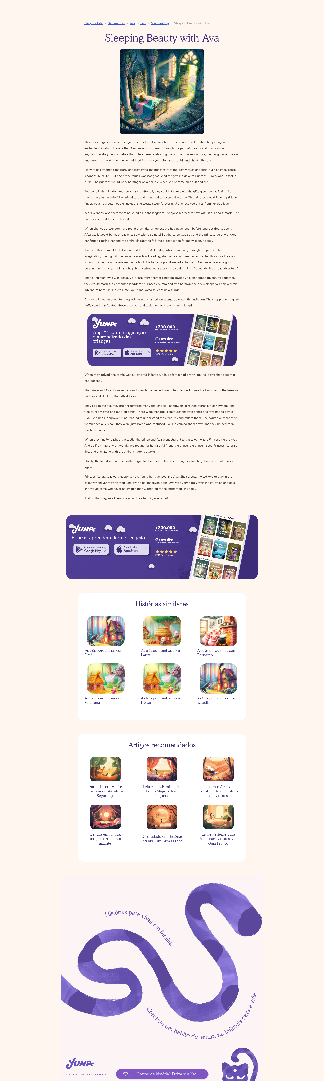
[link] (107, 352)
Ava (132, 23)
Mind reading (160, 23)
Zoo (143, 23)
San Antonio (116, 23)
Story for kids (93, 23)
